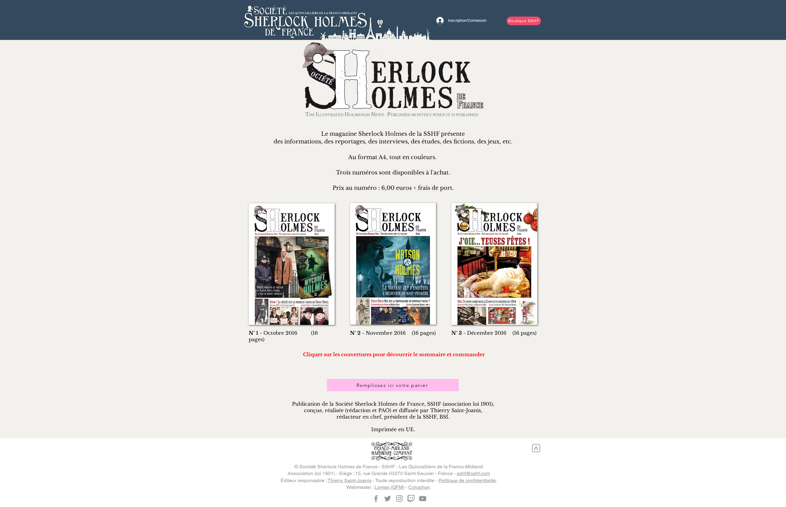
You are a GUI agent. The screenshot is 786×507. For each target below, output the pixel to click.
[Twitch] (411, 498)
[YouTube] (422, 498)
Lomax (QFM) (389, 487)
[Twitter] (387, 498)
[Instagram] (399, 498)
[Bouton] (305, 20)
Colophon (419, 487)
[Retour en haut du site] (536, 448)
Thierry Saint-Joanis (350, 480)
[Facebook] (376, 498)
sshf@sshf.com (473, 473)
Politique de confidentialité (467, 480)
